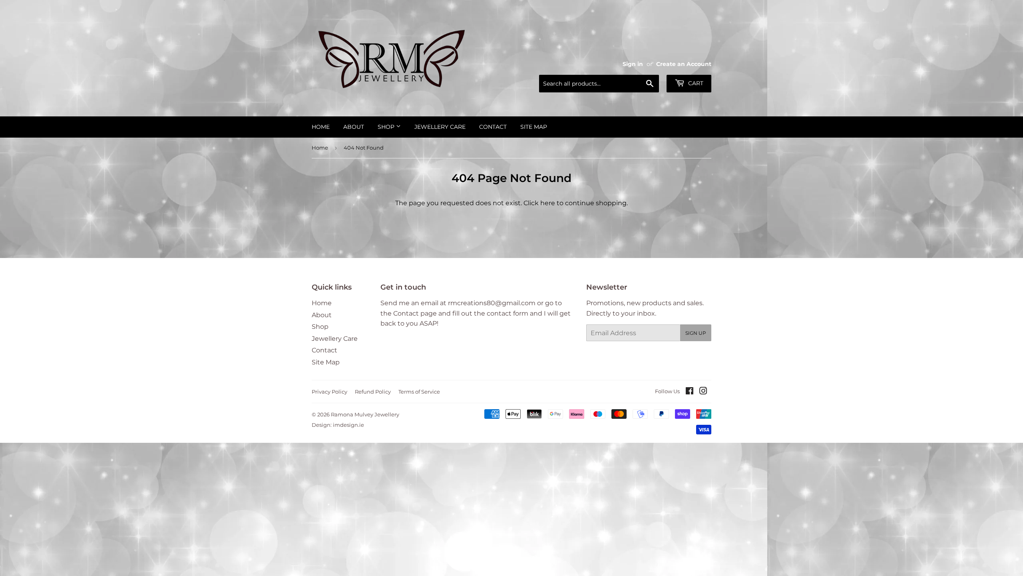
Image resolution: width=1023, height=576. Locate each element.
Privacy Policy (329, 391)
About (353, 126)
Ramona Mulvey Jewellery (365, 414)
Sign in (633, 64)
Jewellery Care (440, 126)
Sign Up (695, 333)
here (547, 203)
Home (321, 126)
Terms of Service (419, 391)
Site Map (533, 126)
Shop (387, 126)
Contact (493, 126)
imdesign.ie (348, 425)
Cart (695, 83)
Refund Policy (373, 391)
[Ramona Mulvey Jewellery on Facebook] (689, 392)
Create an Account (683, 64)
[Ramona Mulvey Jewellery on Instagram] (703, 392)
